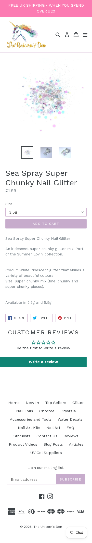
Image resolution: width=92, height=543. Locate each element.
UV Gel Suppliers (46, 452)
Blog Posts (53, 444)
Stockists (21, 436)
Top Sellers (55, 402)
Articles (76, 444)
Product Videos (23, 444)
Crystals (68, 411)
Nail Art (53, 427)
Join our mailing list (46, 468)
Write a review (43, 361)
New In (32, 402)
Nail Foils (24, 411)
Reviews (71, 436)
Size (8, 204)
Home (14, 402)
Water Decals (70, 419)
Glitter (78, 402)
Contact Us (47, 436)
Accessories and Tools (31, 419)
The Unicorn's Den (47, 527)
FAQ (70, 427)
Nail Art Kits (29, 427)
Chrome (46, 411)
